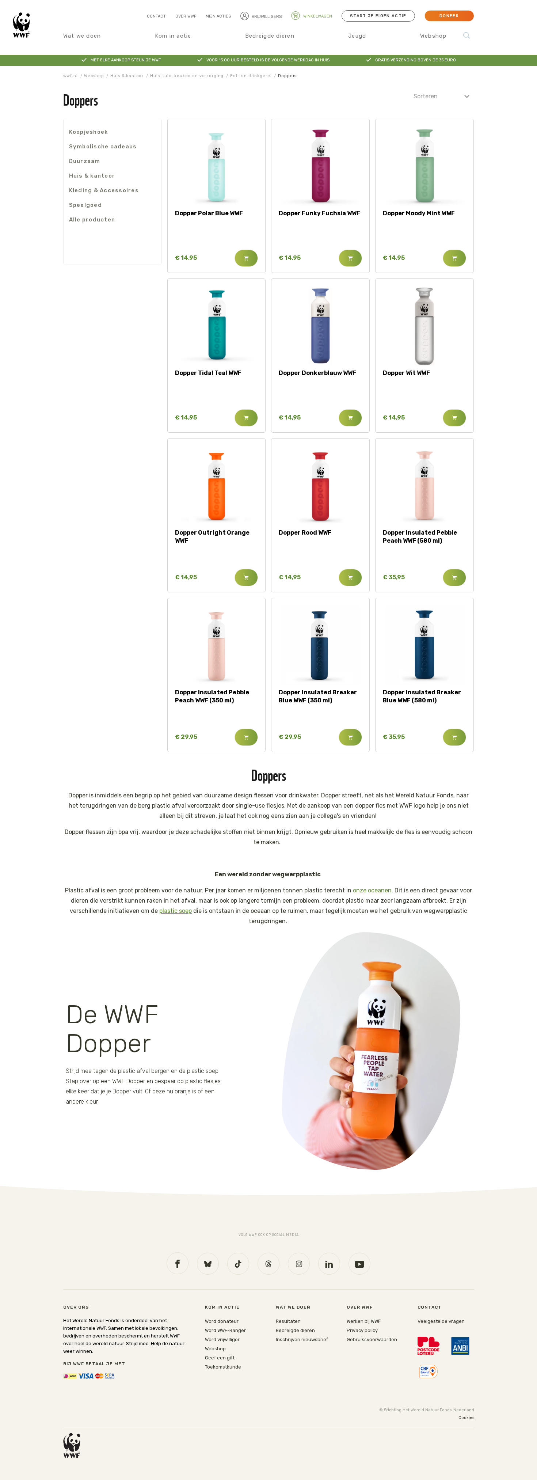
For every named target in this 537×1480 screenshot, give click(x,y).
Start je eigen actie (378, 16)
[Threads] (268, 1264)
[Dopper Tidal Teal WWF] (216, 326)
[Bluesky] (208, 1264)
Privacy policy (362, 1330)
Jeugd (357, 36)
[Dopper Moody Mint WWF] (425, 166)
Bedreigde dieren (269, 36)
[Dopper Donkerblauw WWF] (321, 326)
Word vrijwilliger (222, 1339)
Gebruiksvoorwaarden (372, 1339)
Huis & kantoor (127, 75)
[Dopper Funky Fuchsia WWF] (321, 166)
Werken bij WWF (364, 1321)
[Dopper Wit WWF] (425, 326)
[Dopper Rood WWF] (321, 486)
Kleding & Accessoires (104, 190)
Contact (156, 16)
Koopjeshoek (88, 132)
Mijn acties (218, 16)
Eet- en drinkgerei (250, 75)
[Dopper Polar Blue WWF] (216, 166)
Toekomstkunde (223, 1367)
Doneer (449, 16)
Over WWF (185, 16)
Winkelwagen (317, 16)
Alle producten (92, 219)
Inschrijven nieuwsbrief (302, 1339)
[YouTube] (359, 1264)
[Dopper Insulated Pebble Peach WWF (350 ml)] (216, 646)
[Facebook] (177, 1263)
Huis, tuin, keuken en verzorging (187, 75)
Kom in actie (173, 36)
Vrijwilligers (267, 16)
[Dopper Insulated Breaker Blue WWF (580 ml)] (425, 646)
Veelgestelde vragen (441, 1321)
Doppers (287, 75)
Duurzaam (84, 161)
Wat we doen (82, 36)
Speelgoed (85, 205)
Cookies (466, 1417)
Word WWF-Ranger (225, 1330)
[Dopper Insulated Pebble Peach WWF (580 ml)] (425, 486)
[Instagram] (299, 1264)
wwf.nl (70, 75)
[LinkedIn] (329, 1264)
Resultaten (288, 1321)
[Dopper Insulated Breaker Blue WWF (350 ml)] (321, 646)
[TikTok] (238, 1264)
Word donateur (222, 1321)
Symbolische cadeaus (103, 146)
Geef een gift (220, 1358)
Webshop (433, 36)
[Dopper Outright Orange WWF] (216, 486)
